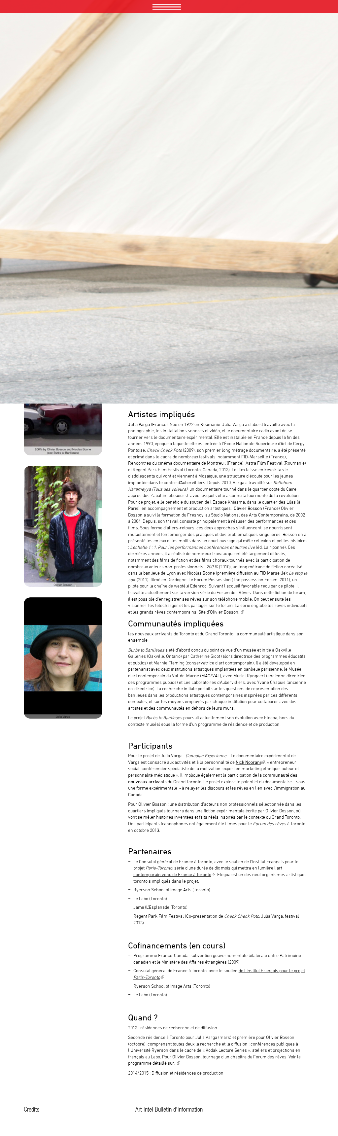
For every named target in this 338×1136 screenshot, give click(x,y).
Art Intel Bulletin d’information (169, 1109)
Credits (31, 1109)
